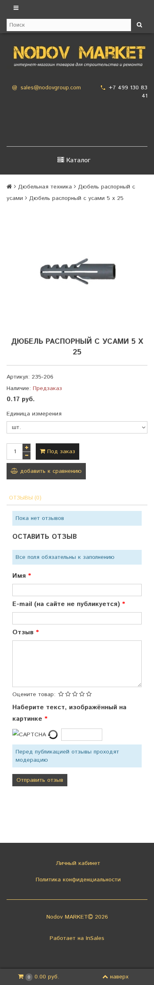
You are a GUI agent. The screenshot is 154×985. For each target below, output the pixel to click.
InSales (95, 938)
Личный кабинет (77, 863)
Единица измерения (34, 414)
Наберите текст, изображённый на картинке (69, 713)
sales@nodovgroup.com (51, 88)
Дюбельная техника (45, 187)
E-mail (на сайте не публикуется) (67, 604)
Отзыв (24, 632)
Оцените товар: (33, 694)
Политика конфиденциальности (77, 880)
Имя (20, 576)
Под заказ (60, 451)
